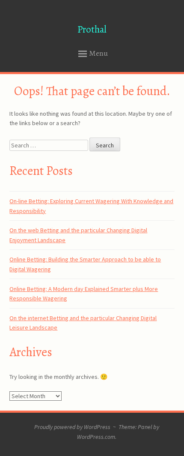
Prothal (92, 29)
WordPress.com (96, 437)
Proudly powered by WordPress (72, 427)
